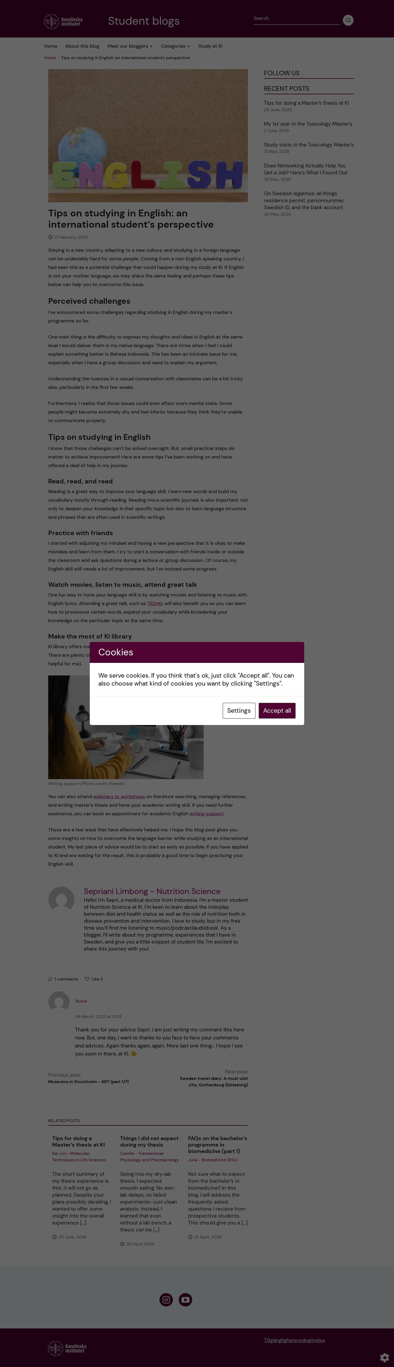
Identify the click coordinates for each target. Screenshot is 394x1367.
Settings (239, 711)
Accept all (277, 711)
